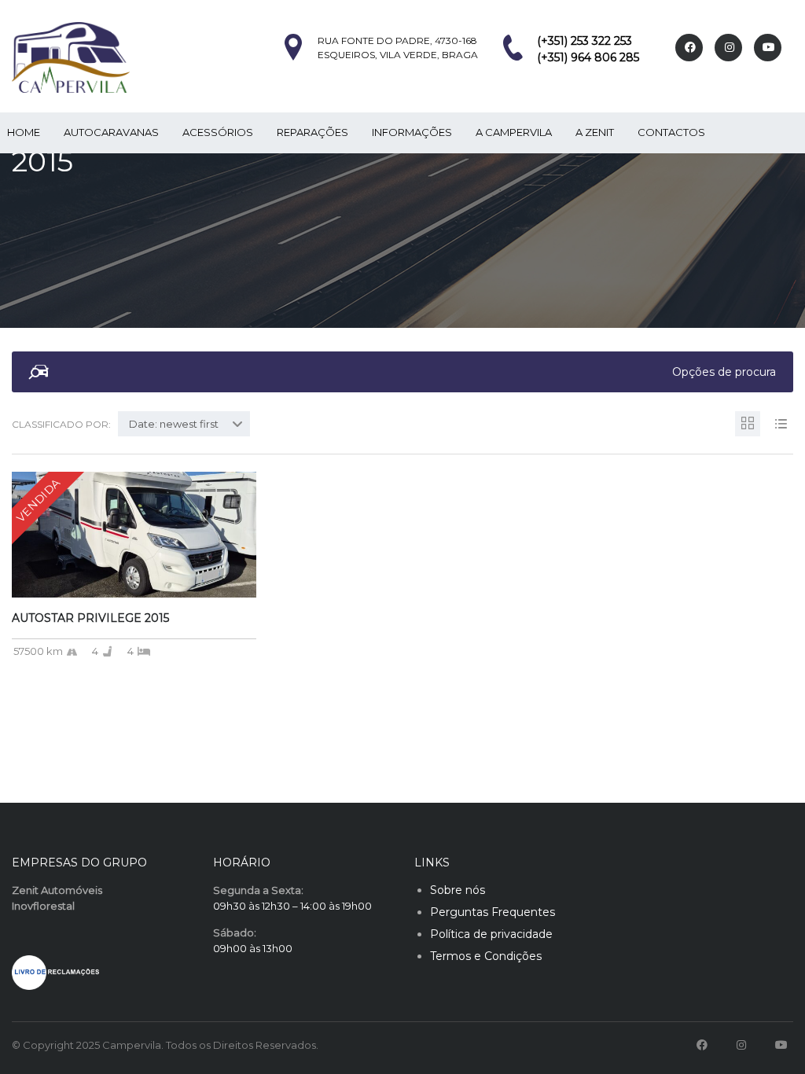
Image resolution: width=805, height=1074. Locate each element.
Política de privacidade (491, 934)
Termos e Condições (486, 956)
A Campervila (514, 132)
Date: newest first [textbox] (174, 423)
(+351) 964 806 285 (588, 57)
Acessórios (217, 132)
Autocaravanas (111, 132)
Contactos (671, 132)
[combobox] (184, 423)
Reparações (312, 132)
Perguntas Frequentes (492, 912)
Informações (412, 132)
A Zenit (594, 132)
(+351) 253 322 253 (584, 41)
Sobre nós (457, 890)
